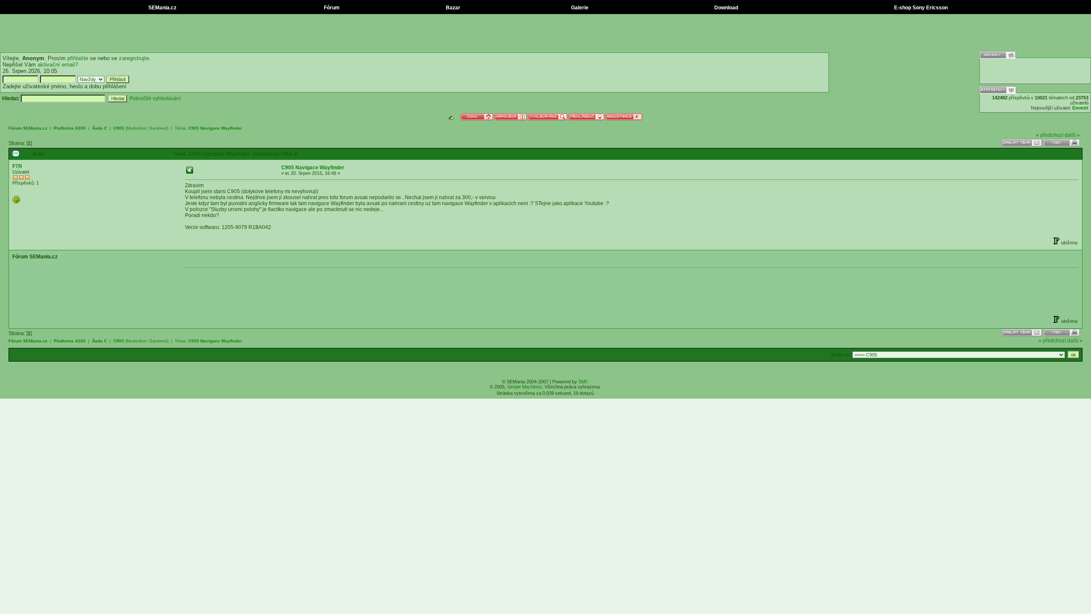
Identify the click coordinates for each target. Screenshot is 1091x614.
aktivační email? (58, 64)
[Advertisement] (545, 33)
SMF (583, 381)
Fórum (331, 8)
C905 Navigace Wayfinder (215, 128)
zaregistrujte (134, 58)
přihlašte (77, 58)
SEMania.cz (161, 8)
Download (725, 8)
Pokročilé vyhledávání (155, 98)
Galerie (579, 8)
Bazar (452, 8)
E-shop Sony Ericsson (920, 8)
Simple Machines (524, 386)
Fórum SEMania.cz (28, 128)
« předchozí (1049, 135)
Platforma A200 (70, 128)
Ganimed (158, 128)
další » (1072, 135)
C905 (118, 128)
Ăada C (99, 128)
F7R (17, 166)
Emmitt (1080, 107)
